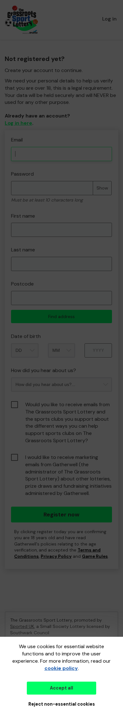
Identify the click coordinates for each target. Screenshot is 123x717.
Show (102, 188)
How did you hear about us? (43, 370)
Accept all (61, 688)
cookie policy (61, 668)
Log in (109, 18)
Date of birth (26, 336)
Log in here (18, 123)
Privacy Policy (56, 556)
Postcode (22, 283)
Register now (61, 514)
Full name (10, 133)
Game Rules (95, 556)
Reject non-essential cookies (61, 704)
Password (22, 174)
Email (17, 139)
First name (23, 216)
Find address (61, 316)
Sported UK (22, 626)
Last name (23, 249)
